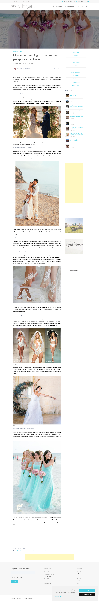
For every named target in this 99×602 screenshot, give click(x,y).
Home (14, 51)
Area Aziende (81, 1)
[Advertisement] (74, 183)
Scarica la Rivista (47, 583)
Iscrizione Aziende (48, 581)
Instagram (79, 578)
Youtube (78, 580)
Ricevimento (75, 78)
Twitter (78, 573)
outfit (41, 550)
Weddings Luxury (82, 6)
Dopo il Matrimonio (76, 62)
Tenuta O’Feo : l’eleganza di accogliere (76, 99)
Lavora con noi (47, 585)
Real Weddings (76, 75)
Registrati (70, 1)
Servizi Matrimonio (76, 82)
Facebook (79, 571)
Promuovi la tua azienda (49, 574)
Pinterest (79, 576)
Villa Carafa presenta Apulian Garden (76, 116)
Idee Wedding (70, 6)
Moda (76, 65)
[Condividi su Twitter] (54, 69)
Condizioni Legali (47, 576)
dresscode (22, 550)
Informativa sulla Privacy (17, 577)
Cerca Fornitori (59, 6)
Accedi (65, 1)
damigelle (18, 550)
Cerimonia (76, 55)
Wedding (47, 550)
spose (43, 550)
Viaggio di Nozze (75, 85)
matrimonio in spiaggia (29, 550)
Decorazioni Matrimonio (76, 58)
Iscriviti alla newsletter (16, 569)
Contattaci (46, 571)
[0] (87, 1)
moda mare (37, 550)
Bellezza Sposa (76, 52)
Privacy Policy (47, 578)
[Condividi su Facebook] (52, 69)
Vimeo (78, 583)
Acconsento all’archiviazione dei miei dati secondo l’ (22, 576)
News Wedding (76, 68)
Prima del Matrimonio (75, 72)
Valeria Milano (19, 68)
